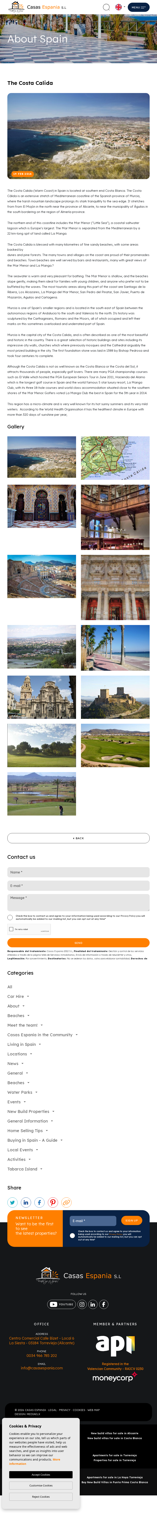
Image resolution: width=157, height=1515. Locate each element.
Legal (52, 1410)
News (12, 1063)
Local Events (20, 1149)
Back (80, 838)
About (13, 1006)
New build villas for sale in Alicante (114, 1433)
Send (79, 942)
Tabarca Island (22, 1168)
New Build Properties (28, 1111)
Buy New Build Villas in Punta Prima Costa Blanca (115, 1482)
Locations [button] (17, 1053)
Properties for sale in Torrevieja (115, 1460)
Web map (93, 1410)
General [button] (15, 1073)
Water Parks (19, 1092)
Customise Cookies (41, 1485)
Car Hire (15, 996)
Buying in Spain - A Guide (32, 1140)
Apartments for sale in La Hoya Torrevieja (115, 1477)
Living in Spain (21, 1044)
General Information (27, 1121)
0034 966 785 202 (42, 1355)
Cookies (79, 1410)
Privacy (65, 1410)
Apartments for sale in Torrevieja (115, 1455)
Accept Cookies (41, 1474)
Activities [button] (16, 1159)
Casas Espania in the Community (40, 1034)
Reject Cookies (41, 1496)
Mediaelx (33, 1414)
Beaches (15, 1015)
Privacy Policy (128, 915)
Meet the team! (22, 1025)
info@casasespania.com (42, 1368)
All (9, 986)
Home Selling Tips (25, 1130)
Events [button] (14, 1101)
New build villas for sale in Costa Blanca (114, 1438)
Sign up (132, 1220)
